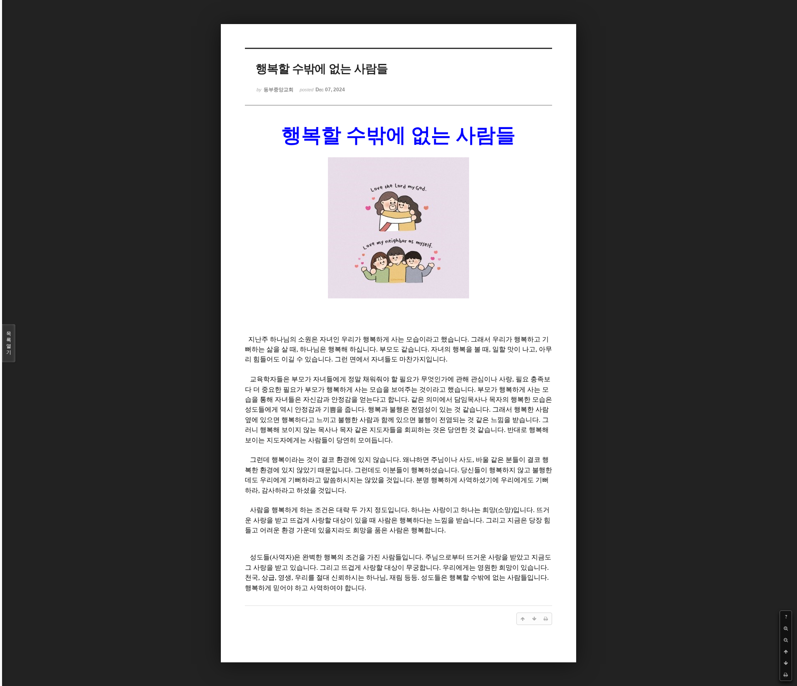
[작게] (786, 640)
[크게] (786, 628)
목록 (8, 343)
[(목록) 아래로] (786, 663)
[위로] (786, 651)
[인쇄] (786, 675)
